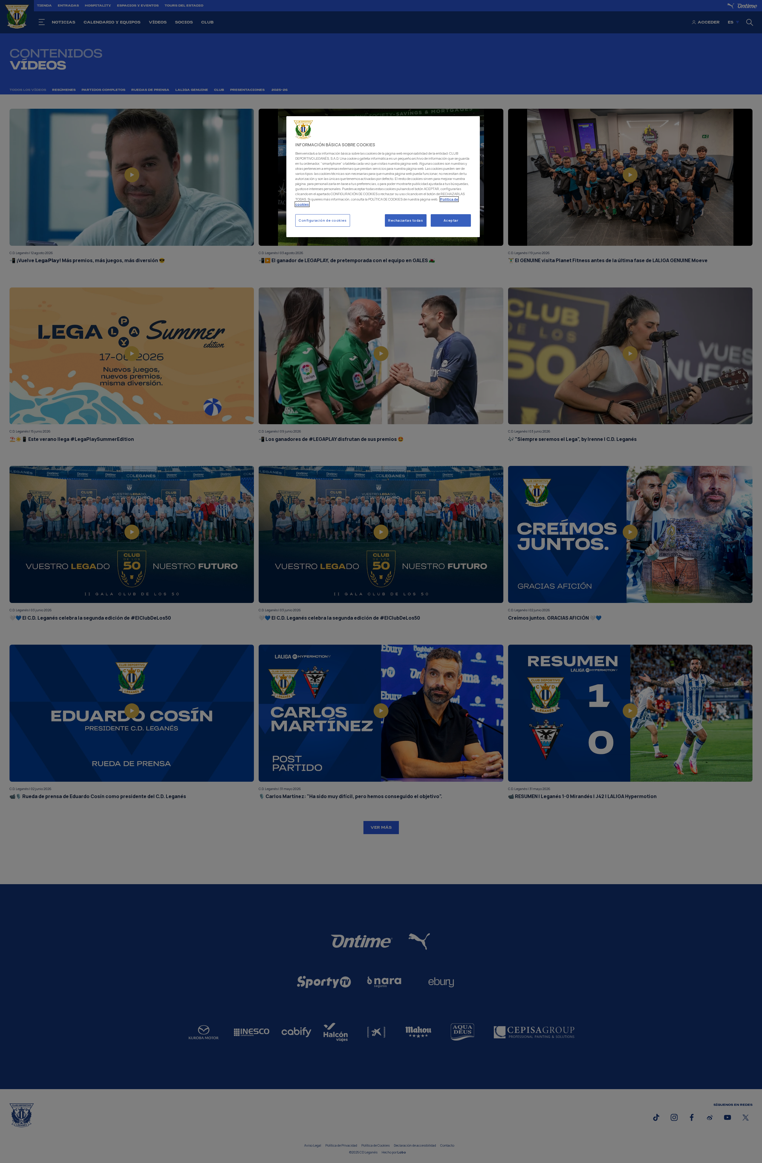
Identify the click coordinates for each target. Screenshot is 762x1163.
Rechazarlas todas (405, 220)
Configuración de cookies (323, 220)
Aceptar (451, 220)
